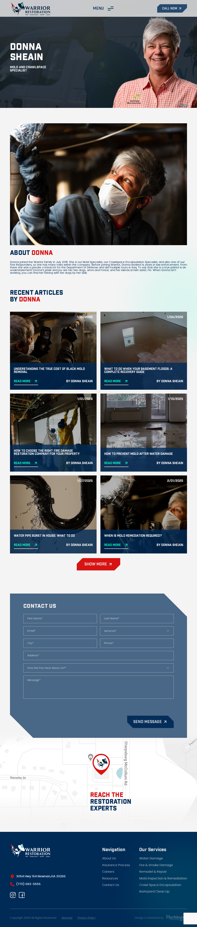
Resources (110, 875)
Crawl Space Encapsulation (160, 881)
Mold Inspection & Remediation (163, 875)
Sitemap (66, 918)
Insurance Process (116, 861)
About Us (109, 855)
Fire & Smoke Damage (156, 861)
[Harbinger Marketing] (176, 918)
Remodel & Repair (153, 868)
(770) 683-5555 (28, 884)
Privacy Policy (87, 918)
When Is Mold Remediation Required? (133, 535)
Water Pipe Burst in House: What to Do (44, 535)
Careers (108, 868)
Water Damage (151, 855)
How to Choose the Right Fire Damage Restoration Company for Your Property (47, 452)
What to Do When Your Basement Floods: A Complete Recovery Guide (138, 370)
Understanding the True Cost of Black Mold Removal (49, 370)
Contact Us (110, 881)
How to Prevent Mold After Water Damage (138, 453)
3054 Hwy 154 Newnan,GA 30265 (41, 876)
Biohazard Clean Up (154, 888)
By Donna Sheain (79, 381)
